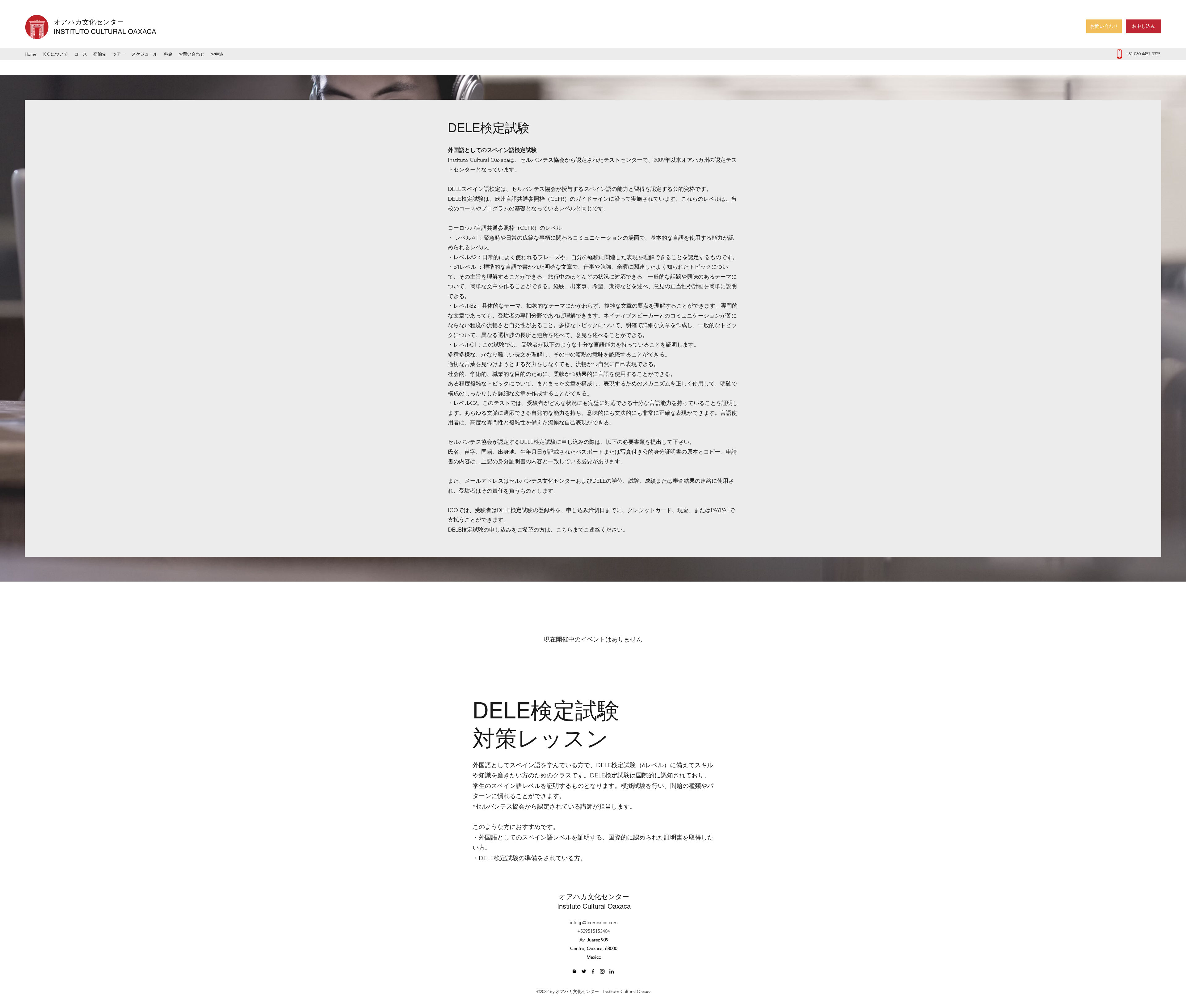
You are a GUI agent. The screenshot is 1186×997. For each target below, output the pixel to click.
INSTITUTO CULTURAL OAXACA (105, 32)
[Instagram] (602, 971)
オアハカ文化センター (92, 22)
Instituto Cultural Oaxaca (594, 906)
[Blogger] (574, 971)
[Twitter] (584, 971)
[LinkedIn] (611, 971)
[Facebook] (593, 971)
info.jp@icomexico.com (594, 922)
